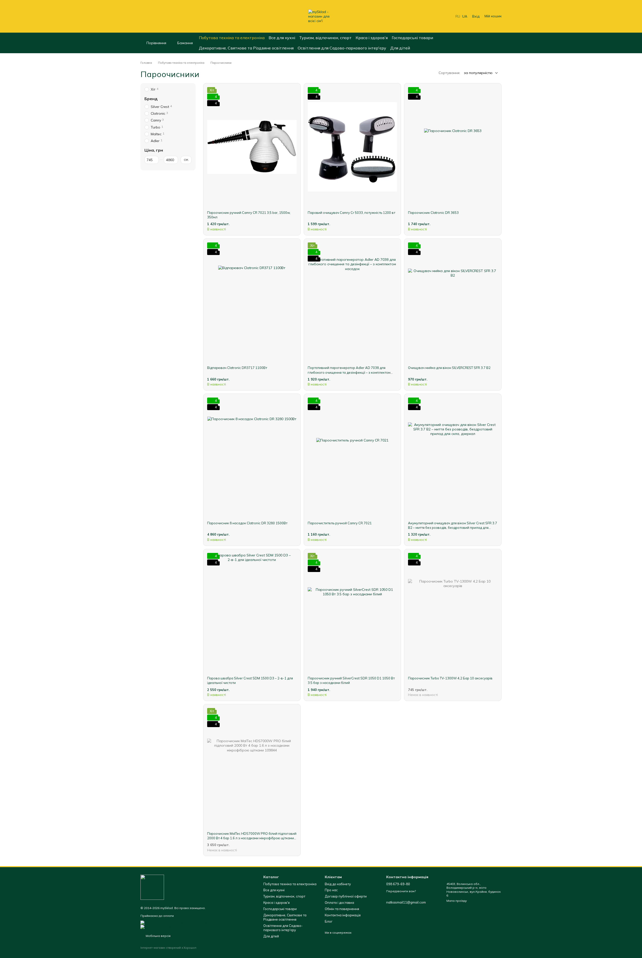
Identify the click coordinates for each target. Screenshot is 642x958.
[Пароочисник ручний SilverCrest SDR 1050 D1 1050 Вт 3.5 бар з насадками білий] (352, 612)
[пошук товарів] (498, 43)
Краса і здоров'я (372, 37)
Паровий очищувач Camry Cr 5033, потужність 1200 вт (351, 213)
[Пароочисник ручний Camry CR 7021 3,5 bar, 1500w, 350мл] (252, 147)
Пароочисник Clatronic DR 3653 (433, 213)
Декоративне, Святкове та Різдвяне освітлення (246, 47)
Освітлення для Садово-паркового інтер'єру (342, 47)
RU (457, 16)
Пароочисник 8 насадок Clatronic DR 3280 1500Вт (247, 523)
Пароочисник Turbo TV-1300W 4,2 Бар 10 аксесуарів (450, 678)
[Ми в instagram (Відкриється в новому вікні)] (148, 16)
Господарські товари (412, 37)
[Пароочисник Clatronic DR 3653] (453, 147)
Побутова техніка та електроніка (232, 37)
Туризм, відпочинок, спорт (325, 37)
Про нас (331, 890)
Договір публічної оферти (346, 896)
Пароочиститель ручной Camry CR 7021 (340, 523)
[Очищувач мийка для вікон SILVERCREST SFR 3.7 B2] (453, 302)
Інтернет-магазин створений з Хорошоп (168, 947)
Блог (329, 921)
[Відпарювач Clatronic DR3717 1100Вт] (252, 302)
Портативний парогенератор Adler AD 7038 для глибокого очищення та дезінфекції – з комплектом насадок (349, 372)
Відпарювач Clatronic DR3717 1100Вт (237, 368)
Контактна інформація (343, 915)
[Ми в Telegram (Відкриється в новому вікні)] (154, 16)
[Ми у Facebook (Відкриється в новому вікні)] (142, 16)
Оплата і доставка (339, 903)
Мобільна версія (158, 936)
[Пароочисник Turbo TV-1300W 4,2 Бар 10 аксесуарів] (453, 612)
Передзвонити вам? (401, 891)
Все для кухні (282, 37)
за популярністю (478, 73)
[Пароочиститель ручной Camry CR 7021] (352, 457)
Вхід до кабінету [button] (338, 884)
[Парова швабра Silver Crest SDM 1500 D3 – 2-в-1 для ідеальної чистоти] (252, 612)
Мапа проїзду (456, 901)
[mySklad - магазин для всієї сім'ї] (152, 887)
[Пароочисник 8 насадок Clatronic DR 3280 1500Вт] (252, 457)
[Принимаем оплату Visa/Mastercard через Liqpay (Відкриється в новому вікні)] (179, 922)
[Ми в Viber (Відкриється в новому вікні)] (160, 16)
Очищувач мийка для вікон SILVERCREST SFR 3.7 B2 (449, 368)
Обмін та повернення (342, 909)
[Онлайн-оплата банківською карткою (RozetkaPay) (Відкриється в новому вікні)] (181, 926)
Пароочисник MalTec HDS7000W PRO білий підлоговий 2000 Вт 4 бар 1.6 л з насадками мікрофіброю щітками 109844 (251, 838)
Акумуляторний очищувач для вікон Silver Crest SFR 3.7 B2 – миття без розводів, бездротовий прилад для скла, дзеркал (452, 527)
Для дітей (400, 47)
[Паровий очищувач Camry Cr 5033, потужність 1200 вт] (352, 147)
